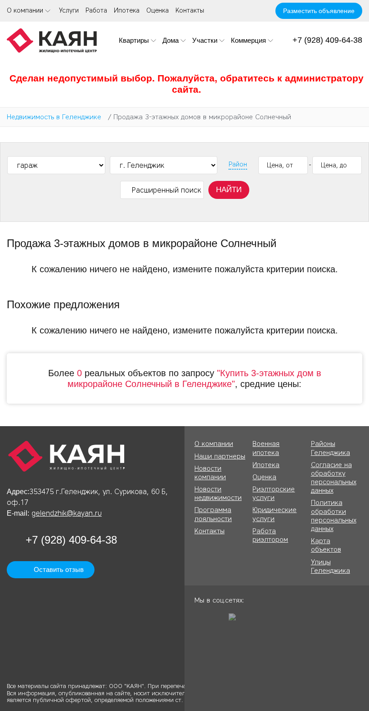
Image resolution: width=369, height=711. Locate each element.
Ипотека (127, 10)
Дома (170, 40)
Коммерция (248, 40)
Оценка (157, 10)
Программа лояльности (213, 514)
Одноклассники (201, 620)
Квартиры (134, 40)
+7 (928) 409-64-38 (327, 40)
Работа (96, 10)
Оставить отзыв (59, 569)
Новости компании (210, 472)
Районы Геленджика (330, 448)
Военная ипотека (265, 448)
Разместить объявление (319, 10)
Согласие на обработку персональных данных (333, 478)
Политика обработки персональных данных (333, 516)
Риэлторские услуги (273, 493)
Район (238, 164)
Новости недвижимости (218, 493)
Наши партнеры (219, 456)
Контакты (190, 10)
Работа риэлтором (270, 535)
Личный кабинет (262, 10)
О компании (25, 10)
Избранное (246, 10)
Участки (204, 40)
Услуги (69, 10)
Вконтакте (218, 620)
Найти (229, 189)
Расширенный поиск (166, 190)
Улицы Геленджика (330, 566)
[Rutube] (235, 620)
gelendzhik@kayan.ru (67, 513)
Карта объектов (326, 545)
